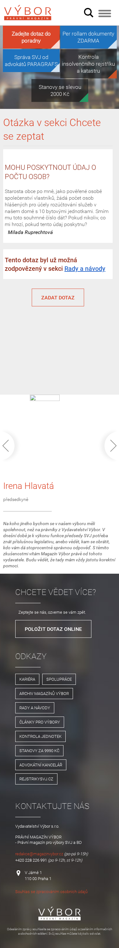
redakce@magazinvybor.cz (39, 854)
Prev (12, 445)
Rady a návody (84, 268)
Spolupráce (59, 679)
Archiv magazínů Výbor (44, 693)
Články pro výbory (39, 722)
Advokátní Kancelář (40, 765)
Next (107, 445)
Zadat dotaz (58, 297)
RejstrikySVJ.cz (36, 779)
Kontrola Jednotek (40, 736)
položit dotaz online (53, 628)
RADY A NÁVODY (34, 708)
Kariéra (27, 679)
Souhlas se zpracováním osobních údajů (51, 891)
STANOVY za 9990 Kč (39, 750)
